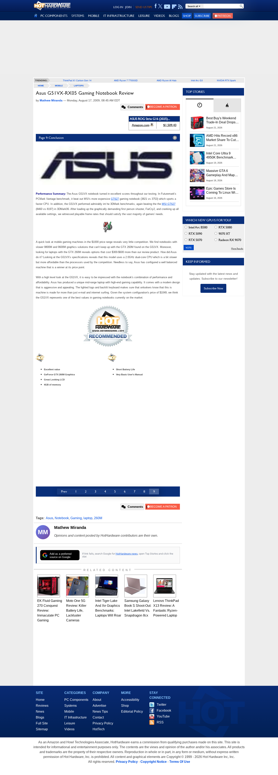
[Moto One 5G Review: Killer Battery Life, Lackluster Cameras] (77, 586)
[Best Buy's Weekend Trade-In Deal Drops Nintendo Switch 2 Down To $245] (197, 122)
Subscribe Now (213, 288)
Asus (49, 518)
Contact (98, 717)
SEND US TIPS (143, 7)
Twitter (161, 704)
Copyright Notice (153, 761)
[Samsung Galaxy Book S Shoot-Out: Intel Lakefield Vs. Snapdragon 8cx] (136, 586)
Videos (69, 729)
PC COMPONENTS (53, 16)
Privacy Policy (103, 723)
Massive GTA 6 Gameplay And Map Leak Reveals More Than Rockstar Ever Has (220, 173)
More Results (237, 248)
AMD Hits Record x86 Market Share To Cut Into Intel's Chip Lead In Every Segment (222, 138)
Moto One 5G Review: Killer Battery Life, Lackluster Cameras (76, 610)
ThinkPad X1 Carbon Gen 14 (77, 80)
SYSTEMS (77, 16)
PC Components (76, 699)
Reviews (42, 705)
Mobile (59, 86)
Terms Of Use (179, 761)
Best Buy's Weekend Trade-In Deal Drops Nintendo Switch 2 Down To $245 (221, 120)
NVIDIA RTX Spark (226, 80)
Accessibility (130, 699)
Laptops (79, 86)
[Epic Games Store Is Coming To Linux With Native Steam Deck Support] (197, 193)
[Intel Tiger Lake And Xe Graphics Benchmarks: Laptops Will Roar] (106, 586)
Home (40, 699)
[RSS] (180, 7)
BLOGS (174, 16)
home (41, 86)
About (97, 699)
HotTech (99, 729)
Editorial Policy (132, 711)
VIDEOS (159, 16)
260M (98, 518)
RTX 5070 (195, 240)
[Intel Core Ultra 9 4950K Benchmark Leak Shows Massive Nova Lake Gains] (197, 157)
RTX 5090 (195, 234)
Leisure (69, 723)
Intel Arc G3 (197, 80)
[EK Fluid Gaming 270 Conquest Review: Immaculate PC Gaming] (48, 586)
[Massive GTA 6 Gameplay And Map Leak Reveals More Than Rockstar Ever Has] (197, 175)
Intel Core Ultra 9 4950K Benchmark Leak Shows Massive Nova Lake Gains (221, 156)
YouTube (163, 716)
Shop (187, 15)
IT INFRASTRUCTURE (118, 16)
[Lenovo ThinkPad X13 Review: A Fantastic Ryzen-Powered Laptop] (164, 586)
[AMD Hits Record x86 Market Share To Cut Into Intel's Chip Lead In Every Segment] (197, 140)
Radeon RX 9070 (229, 240)
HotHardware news (127, 553)
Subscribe (202, 15)
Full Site (42, 723)
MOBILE (93, 16)
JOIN (128, 7)
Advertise (99, 705)
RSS (160, 722)
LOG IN (118, 7)
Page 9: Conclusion (51, 138)
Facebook (164, 710)
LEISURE (144, 16)
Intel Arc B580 (197, 227)
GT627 (115, 198)
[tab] (199, 105)
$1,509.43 (169, 125)
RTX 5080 (225, 227)
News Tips (100, 711)
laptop (87, 518)
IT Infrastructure (75, 717)
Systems (70, 705)
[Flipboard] (174, 7)
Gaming (76, 518)
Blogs (40, 717)
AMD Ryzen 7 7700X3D (126, 80)
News (40, 711)
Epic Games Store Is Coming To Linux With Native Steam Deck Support (222, 191)
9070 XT (224, 234)
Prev (64, 491)
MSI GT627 (168, 203)
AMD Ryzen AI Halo (166, 80)
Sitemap (42, 729)
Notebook (62, 518)
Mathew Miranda (70, 527)
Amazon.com (140, 125)
